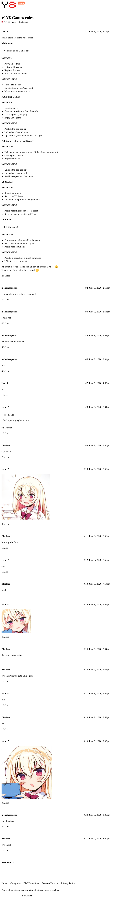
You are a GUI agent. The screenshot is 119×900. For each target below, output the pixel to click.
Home (4, 883)
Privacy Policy (68, 883)
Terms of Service (50, 883)
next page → (8, 862)
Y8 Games (27, 895)
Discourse (18, 890)
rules (14, 22)
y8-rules (21, 22)
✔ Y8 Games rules (17, 17)
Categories (15, 883)
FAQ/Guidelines (31, 883)
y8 (27, 22)
